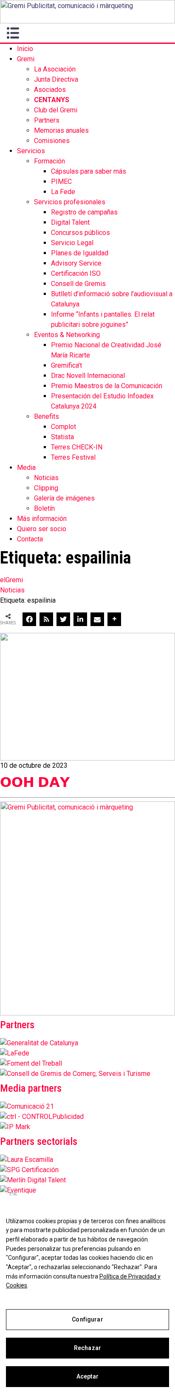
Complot (63, 427)
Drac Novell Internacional (88, 376)
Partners (46, 120)
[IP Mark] (15, 1127)
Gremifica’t (66, 365)
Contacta (30, 539)
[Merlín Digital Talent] (33, 1180)
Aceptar (87, 1376)
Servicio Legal (72, 243)
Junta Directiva (56, 79)
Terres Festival (73, 457)
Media (26, 467)
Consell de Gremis (78, 284)
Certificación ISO (76, 273)
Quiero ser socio (41, 529)
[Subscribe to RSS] (46, 619)
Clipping (46, 488)
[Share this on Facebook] (29, 619)
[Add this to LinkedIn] (80, 619)
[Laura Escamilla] (26, 1160)
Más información (42, 519)
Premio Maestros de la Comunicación (106, 386)
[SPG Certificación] (29, 1170)
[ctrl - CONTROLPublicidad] (42, 1117)
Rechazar (87, 1347)
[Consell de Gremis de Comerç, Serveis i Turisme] (75, 1074)
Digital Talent (70, 222)
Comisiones (52, 141)
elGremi (11, 580)
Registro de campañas (84, 212)
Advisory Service (76, 263)
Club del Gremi (55, 110)
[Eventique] (18, 1190)
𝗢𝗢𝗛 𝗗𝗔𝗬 (35, 782)
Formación (49, 161)
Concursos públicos (80, 233)
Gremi (25, 59)
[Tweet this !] (63, 619)
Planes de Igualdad (79, 253)
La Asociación (55, 69)
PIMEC (61, 181)
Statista (62, 437)
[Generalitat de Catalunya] (39, 1043)
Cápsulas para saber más (88, 171)
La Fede (63, 192)
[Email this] (97, 619)
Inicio (25, 49)
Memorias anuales (61, 130)
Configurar (87, 1319)
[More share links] (114, 619)
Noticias (46, 478)
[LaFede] (14, 1053)
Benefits (46, 416)
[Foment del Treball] (31, 1063)
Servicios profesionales (69, 202)
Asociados (50, 90)
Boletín (44, 508)
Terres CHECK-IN (76, 447)
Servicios (31, 151)
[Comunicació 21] (27, 1106)
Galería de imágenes (64, 498)
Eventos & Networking (67, 335)
